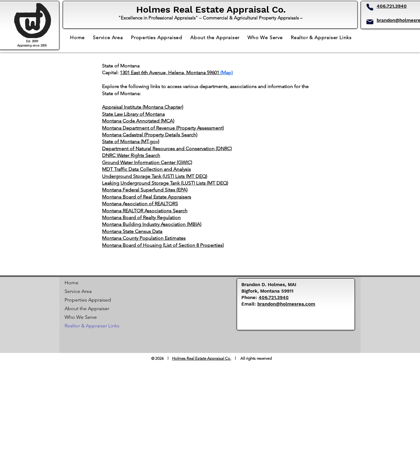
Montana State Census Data (132, 231)
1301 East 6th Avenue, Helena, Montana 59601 (170, 72)
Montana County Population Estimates (144, 238)
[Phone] (370, 7)
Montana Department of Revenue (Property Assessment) (163, 128)
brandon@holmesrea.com (286, 304)
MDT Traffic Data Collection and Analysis (146, 169)
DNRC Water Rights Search (131, 155)
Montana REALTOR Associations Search (145, 211)
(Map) (226, 72)
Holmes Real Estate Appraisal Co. (201, 358)
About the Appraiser (86, 308)
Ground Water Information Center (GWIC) (147, 162)
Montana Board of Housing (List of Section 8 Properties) (163, 245)
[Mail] (370, 22)
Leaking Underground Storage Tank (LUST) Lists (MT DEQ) (165, 183)
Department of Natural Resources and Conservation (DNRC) (167, 148)
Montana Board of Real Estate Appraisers (146, 197)
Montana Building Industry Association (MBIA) (151, 224)
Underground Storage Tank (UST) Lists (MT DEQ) (154, 176)
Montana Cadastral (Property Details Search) (149, 135)
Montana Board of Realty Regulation (141, 217)
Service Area (78, 291)
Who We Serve (81, 317)
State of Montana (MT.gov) (130, 141)
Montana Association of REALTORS (140, 203)
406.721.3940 (392, 6)
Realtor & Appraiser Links (86, 326)
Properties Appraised (86, 300)
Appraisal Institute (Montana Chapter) (142, 107)
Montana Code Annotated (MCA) (138, 121)
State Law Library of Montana (133, 114)
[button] (321, 37)
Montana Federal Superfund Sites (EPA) (145, 190)
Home (71, 283)
